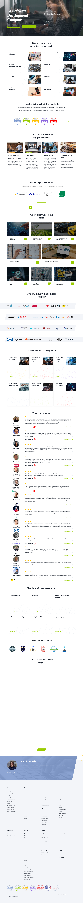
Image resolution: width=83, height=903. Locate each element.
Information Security (45, 843)
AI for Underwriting (27, 875)
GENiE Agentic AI (10, 797)
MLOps (8, 803)
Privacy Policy (11, 896)
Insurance (25, 860)
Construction (26, 841)
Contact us (61, 857)
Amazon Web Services (62, 813)
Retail (25, 858)
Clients (60, 850)
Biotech (25, 856)
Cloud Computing (44, 803)
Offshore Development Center (46, 858)
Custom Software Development (46, 810)
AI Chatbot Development (11, 799)
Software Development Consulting (12, 835)
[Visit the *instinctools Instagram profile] (62, 894)
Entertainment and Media (28, 852)
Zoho (59, 801)
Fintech (25, 837)
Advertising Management (28, 867)
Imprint (15, 896)
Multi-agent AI (9, 795)
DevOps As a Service (45, 818)
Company (60, 835)
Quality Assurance (44, 820)
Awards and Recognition (62, 841)
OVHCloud (60, 817)
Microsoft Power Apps (62, 809)
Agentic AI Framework (45, 839)
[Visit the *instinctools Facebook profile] (60, 894)
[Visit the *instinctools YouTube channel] (65, 894)
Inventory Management (27, 873)
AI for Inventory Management (28, 877)
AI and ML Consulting (10, 837)
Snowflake (26, 814)
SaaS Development (44, 799)
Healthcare (26, 835)
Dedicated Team (44, 854)
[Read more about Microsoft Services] (48, 194)
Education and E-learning (28, 854)
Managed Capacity (44, 856)
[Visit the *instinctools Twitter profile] (63, 894)
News (59, 837)
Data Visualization (27, 799)
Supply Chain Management (28, 871)
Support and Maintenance (45, 805)
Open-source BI (26, 810)
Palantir (25, 818)
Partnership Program (45, 845)
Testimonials (60, 839)
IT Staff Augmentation (45, 852)
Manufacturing (26, 839)
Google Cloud (61, 815)
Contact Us (17, 896)
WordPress (60, 807)
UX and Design (44, 824)
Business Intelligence (27, 801)
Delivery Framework (45, 837)
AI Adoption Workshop (10, 809)
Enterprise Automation (45, 812)
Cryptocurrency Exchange (28, 865)
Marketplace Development (28, 869)
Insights (61, 854)
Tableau (25, 816)
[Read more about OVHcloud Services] (34, 194)
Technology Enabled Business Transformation (14, 839)
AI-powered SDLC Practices (46, 841)
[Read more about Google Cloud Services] (21, 194)
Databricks (26, 812)
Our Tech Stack (44, 835)
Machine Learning (10, 793)
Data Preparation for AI (28, 803)
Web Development (44, 814)
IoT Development (44, 801)
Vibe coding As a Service (11, 805)
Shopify (60, 803)
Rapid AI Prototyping (10, 807)
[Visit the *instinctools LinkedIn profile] (58, 894)
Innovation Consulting (10, 833)
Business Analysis (44, 822)
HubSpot (60, 799)
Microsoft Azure (61, 811)
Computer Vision (9, 801)
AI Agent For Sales (27, 879)
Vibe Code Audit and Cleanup (11, 811)
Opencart (60, 805)
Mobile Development (45, 816)
